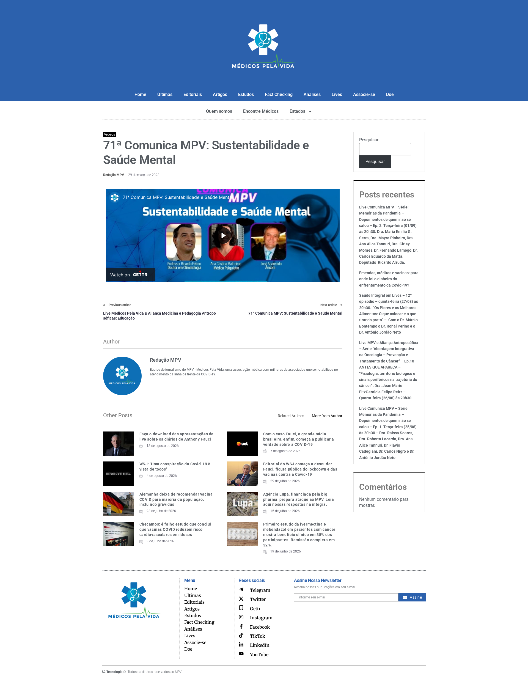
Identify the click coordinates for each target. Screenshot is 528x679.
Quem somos (219, 111)
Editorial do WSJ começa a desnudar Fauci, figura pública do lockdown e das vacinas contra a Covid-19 (300, 469)
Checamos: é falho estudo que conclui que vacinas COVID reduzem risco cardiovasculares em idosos (175, 529)
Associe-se (364, 94)
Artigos (220, 94)
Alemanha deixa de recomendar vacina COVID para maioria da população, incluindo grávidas (176, 499)
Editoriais (192, 94)
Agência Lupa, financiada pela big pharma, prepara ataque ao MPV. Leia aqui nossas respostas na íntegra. (298, 499)
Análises (312, 94)
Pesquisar (368, 139)
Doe (390, 94)
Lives (337, 94)
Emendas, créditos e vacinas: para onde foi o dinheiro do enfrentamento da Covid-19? (389, 279)
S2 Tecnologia (112, 672)
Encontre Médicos (261, 111)
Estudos (246, 94)
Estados (297, 111)
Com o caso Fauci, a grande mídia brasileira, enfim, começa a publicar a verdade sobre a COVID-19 (298, 439)
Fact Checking (279, 94)
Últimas (164, 94)
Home (140, 94)
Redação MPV (113, 175)
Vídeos (109, 134)
